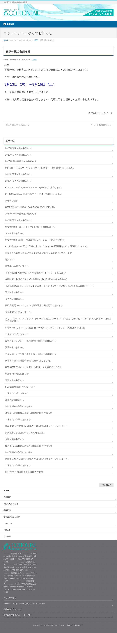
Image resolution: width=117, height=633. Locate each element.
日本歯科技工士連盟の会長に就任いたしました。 (28, 360)
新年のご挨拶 (11, 200)
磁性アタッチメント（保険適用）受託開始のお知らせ (30, 341)
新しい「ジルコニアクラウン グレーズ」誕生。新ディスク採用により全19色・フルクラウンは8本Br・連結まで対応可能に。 (58, 320)
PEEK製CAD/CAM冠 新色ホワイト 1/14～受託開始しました (33, 194)
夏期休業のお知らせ (14, 292)
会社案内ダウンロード (13, 609)
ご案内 (36, 40)
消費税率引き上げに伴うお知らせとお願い (25, 432)
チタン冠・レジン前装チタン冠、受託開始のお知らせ (30, 354)
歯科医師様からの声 (12, 517)
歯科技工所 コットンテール (55, 625)
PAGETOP (106, 485)
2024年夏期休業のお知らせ (18, 220)
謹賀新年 (9, 259)
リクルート (8, 523)
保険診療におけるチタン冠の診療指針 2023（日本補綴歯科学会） (36, 279)
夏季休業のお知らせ (14, 347)
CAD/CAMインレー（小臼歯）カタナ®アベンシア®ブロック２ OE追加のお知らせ (45, 327)
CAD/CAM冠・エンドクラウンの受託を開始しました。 (31, 227)
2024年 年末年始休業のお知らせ (20, 213)
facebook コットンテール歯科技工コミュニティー (24, 604)
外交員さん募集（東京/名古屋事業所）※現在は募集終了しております (38, 253)
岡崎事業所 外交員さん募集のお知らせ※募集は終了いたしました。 (37, 426)
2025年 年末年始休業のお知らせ (20, 161)
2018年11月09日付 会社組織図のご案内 (24, 472)
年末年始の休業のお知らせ (18, 419)
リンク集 (7, 536)
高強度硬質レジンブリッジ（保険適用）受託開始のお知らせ (34, 305)
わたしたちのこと (11, 504)
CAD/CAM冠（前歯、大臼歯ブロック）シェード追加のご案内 (34, 240)
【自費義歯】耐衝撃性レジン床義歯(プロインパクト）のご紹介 (35, 272)
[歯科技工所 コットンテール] (58, 13)
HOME (6, 40)
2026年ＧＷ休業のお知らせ (18, 155)
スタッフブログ (10, 598)
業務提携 (7, 510)
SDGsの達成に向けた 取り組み (20, 387)
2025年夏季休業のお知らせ (18, 174)
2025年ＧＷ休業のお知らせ (18, 181)
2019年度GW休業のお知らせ (19, 452)
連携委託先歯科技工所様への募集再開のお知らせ (28, 413)
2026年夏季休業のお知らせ (18, 148)
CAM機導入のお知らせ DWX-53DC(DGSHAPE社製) (30, 207)
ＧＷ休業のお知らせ (14, 233)
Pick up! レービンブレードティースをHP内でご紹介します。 (34, 187)
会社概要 (7, 497)
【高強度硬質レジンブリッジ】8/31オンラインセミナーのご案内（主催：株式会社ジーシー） (50, 286)
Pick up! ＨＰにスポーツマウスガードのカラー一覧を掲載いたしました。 (40, 168)
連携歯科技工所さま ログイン (17, 615)
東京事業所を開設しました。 (19, 312)
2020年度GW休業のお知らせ (17, 125)
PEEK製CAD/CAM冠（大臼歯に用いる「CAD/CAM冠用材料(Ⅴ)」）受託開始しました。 (47, 246)
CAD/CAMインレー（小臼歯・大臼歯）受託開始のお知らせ (33, 367)
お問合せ (7, 530)
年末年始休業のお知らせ (102, 125)
